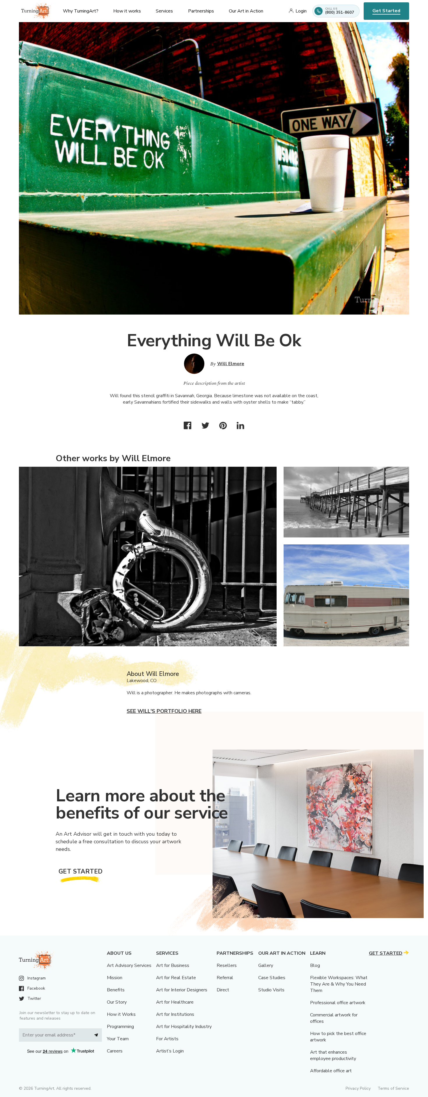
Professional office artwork (337, 1003)
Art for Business (172, 965)
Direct (223, 990)
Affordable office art (331, 1071)
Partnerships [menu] (201, 11)
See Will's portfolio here (164, 711)
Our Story (117, 1002)
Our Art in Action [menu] (246, 11)
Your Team (118, 1039)
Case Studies (271, 977)
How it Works (121, 1014)
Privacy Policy (358, 1088)
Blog (315, 965)
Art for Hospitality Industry (184, 1026)
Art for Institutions (175, 1014)
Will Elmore (230, 364)
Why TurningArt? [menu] (80, 11)
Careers (115, 1051)
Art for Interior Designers (181, 990)
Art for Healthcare (175, 1002)
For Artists (167, 1039)
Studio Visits (271, 990)
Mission (114, 977)
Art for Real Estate (176, 977)
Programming (120, 1026)
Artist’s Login (170, 1051)
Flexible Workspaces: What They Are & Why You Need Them (338, 984)
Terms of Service (393, 1088)
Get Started (386, 11)
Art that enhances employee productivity (333, 1055)
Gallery (265, 965)
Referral (225, 977)
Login (301, 11)
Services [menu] (164, 11)
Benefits (116, 990)
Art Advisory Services (129, 965)
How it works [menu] (127, 11)
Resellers (227, 965)
